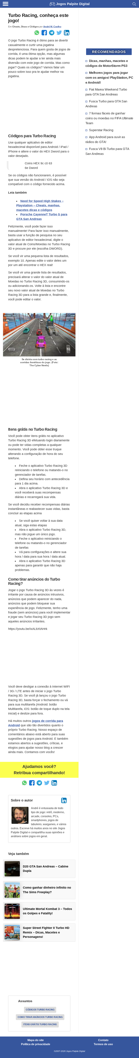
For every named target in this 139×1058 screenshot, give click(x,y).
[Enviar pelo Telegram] (51, 32)
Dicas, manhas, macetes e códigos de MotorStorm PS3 (106, 63)
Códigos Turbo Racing (40, 1009)
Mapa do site (35, 1040)
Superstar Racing (101, 130)
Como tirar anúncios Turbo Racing (40, 1017)
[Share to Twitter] (59, 32)
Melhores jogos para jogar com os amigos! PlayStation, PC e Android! (109, 77)
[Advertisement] (39, 105)
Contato (103, 1040)
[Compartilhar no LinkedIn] (66, 32)
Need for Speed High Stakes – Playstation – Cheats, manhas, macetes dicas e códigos (40, 205)
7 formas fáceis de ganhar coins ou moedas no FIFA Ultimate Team (109, 118)
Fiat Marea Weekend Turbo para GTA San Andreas (106, 91)
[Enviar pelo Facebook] (44, 32)
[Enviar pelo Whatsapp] (36, 32)
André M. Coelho (52, 26)
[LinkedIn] (64, 800)
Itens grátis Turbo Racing (40, 1024)
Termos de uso (103, 1044)
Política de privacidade (35, 1044)
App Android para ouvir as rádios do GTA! (105, 139)
